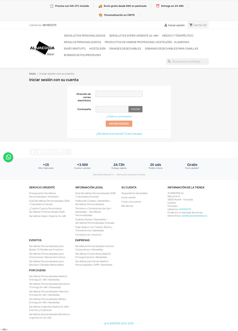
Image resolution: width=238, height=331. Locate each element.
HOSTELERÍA (97, 48)
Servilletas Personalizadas (84, 35)
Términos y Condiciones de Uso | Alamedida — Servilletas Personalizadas (93, 212)
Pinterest (54, 152)
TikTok (68, 152)
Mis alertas (127, 205)
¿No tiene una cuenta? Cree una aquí (119, 133)
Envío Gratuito (75, 48)
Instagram (61, 152)
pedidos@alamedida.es (194, 215)
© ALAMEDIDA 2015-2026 (119, 323)
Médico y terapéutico (177, 35)
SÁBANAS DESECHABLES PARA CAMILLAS (171, 48)
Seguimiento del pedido (134, 193)
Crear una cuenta (131, 201)
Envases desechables (125, 48)
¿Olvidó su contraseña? (119, 116)
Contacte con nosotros (88, 234)
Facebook (32, 152)
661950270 (49, 25)
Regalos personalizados (82, 42)
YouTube (47, 152)
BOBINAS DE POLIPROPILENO (82, 55)
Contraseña (84, 109)
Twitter (40, 152)
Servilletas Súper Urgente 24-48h (134, 35)
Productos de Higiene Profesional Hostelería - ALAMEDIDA (147, 42)
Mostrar (135, 109)
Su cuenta (128, 187)
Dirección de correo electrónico (84, 97)
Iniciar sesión (119, 123)
